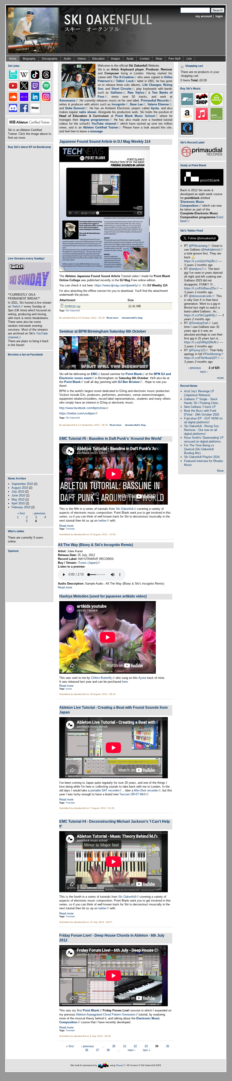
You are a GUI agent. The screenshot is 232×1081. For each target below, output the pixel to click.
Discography (49, 58)
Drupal (120, 1065)
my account (204, 16)
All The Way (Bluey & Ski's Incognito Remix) (95, 545)
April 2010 (18, 503)
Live (189, 58)
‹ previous (39, 513)
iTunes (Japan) (89, 562)
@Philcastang (199, 245)
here (125, 681)
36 (86, 1050)
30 (113, 1046)
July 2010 (18, 491)
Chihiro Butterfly (103, 678)
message (96, 131)
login (219, 16)
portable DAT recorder (105, 790)
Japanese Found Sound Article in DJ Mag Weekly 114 (104, 141)
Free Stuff (174, 58)
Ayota (129, 58)
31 (124, 1046)
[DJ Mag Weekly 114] (104, 271)
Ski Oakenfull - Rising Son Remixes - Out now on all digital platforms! (201, 429)
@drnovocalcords (201, 296)
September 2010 (22, 484)
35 (167, 1046)
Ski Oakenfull (73, 310)
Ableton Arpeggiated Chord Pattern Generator (107, 1014)
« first (21, 513)
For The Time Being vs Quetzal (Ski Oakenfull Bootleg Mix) (199, 449)
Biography (29, 58)
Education (98, 58)
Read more (112, 318)
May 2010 (18, 499)
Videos (81, 58)
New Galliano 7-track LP (200, 407)
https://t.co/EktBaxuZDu (201, 288)
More (220, 470)
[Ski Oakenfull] (103, 1065)
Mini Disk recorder (147, 790)
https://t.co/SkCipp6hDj (200, 315)
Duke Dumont (76, 108)
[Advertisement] (30, 577)
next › (131, 1050)
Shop (159, 58)
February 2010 (21, 507)
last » (146, 1050)
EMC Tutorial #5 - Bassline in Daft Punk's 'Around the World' (110, 438)
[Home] (81, 30)
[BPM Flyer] (104, 368)
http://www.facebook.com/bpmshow (83, 408)
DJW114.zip (72, 306)
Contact (144, 58)
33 (146, 1046)
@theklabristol (212, 249)
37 (97, 1050)
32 (135, 1046)
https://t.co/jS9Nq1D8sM (201, 342)
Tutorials (70, 528)
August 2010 (20, 487)
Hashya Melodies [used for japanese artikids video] (103, 596)
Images (115, 58)
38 (108, 1050)
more (220, 378)
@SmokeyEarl (200, 323)
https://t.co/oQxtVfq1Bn (201, 261)
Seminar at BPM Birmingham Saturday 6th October (102, 331)
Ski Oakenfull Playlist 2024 (202, 457)
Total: (195, 80)
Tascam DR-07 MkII (133, 794)
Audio (67, 58)
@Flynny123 (198, 350)
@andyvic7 (197, 269)
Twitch (17, 306)
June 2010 (18, 495)
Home (13, 58)
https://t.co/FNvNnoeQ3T (202, 358)
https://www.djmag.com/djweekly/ (118, 285)
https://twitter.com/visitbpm (78, 413)
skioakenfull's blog (132, 318)
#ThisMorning (213, 354)
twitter (103, 520)
